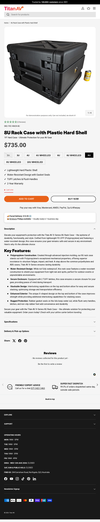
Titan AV (11, 513)
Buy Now (73, 199)
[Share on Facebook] (20, 341)
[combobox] (50, 14)
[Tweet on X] (14, 341)
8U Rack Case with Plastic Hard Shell (24, 23)
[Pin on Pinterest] (25, 341)
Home (6, 23)
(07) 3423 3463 (38, 388)
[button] (50, 122)
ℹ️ (30, 216)
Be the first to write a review (50, 364)
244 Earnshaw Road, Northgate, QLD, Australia (31, 472)
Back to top (50, 399)
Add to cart (26, 199)
